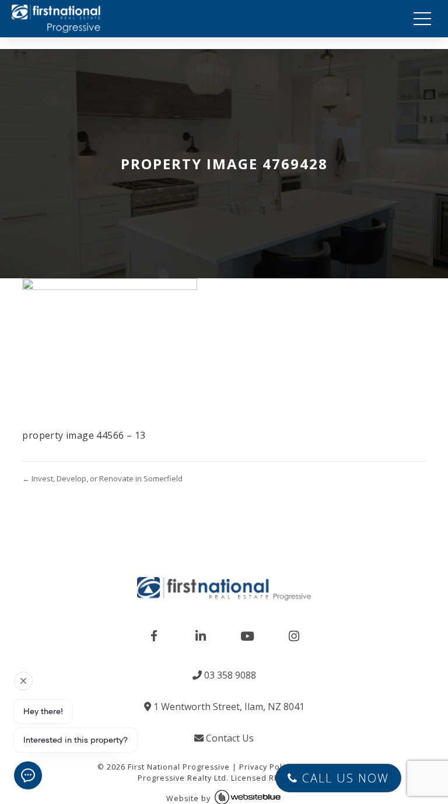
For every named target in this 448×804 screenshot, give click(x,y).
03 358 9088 (229, 675)
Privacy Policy (266, 767)
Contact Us (229, 738)
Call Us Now (343, 778)
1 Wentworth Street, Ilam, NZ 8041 (227, 706)
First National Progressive (179, 767)
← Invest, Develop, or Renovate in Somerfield (102, 478)
